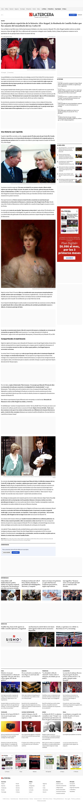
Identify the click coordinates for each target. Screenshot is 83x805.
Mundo (34, 9)
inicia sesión (6, 552)
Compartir (4, 72)
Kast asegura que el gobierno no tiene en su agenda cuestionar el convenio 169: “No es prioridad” (68, 112)
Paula (64, 712)
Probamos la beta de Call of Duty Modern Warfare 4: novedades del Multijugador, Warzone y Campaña (31, 583)
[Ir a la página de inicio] (41, 15)
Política (6, 9)
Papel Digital (58, 9)
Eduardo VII (10, 540)
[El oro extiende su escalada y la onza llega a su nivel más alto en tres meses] (31, 687)
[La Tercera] (7, 769)
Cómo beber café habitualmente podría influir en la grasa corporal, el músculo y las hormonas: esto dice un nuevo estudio (10, 584)
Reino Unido (9, 538)
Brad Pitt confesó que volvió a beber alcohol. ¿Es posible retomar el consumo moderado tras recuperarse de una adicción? (51, 706)
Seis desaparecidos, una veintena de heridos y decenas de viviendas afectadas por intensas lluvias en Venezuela (66, 149)
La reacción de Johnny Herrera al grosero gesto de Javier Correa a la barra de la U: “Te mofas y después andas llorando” (72, 676)
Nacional (11, 9)
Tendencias (45, 671)
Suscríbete (16, 552)
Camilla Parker (33, 538)
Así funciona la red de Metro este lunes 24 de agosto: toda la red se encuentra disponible (41, 628)
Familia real (46, 538)
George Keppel (27, 540)
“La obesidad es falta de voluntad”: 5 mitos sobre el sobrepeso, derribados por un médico (51, 675)
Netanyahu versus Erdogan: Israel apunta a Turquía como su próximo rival (66, 175)
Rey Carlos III (15, 538)
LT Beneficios (51, 9)
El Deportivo (28, 9)
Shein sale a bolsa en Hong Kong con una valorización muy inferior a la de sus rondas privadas (31, 696)
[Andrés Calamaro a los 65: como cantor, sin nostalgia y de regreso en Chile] (31, 726)
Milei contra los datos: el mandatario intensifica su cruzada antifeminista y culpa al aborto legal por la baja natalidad (67, 169)
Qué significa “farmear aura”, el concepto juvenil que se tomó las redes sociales (71, 583)
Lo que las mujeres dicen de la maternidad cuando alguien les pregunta (70, 744)
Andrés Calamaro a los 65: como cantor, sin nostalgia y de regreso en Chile (31, 716)
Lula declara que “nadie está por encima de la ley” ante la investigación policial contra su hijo (66, 163)
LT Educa (64, 9)
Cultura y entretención (28, 712)
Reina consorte (40, 538)
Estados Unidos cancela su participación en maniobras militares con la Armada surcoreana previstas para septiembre (51, 737)
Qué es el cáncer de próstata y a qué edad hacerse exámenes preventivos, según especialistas (51, 583)
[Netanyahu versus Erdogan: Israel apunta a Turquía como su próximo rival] (78, 175)
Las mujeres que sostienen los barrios (72, 734)
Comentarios (10, 72)
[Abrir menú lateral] (2, 15)
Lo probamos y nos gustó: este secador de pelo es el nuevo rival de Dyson (72, 716)
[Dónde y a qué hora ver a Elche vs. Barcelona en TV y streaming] (69, 639)
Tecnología (22, 9)
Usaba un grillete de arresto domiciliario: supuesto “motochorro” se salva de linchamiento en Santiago (70, 105)
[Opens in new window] (34, 769)
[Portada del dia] (69, 233)
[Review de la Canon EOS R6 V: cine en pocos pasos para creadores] (10, 726)
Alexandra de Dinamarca (18, 540)
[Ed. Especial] (48, 769)
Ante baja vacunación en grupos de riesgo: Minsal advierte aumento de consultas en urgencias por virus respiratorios (70, 85)
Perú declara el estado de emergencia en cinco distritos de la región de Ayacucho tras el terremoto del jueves (67, 181)
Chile (2, 671)
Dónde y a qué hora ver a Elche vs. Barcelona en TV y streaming (67, 627)
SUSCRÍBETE (69, 258)
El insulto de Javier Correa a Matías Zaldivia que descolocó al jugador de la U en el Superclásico (72, 705)
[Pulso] (21, 769)
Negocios (17, 9)
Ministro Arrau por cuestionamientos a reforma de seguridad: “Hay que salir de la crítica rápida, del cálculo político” (10, 676)
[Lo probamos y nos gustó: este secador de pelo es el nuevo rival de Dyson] (72, 726)
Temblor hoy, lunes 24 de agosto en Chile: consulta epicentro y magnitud (13, 627)
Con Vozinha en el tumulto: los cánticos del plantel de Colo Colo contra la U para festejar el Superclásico (71, 697)
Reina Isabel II (21, 538)
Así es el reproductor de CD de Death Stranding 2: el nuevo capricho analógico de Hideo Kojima (10, 736)
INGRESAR (80, 14)
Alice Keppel (27, 538)
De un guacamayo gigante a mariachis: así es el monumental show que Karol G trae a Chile (31, 736)
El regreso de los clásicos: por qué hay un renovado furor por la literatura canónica (31, 744)
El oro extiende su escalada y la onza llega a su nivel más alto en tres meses (31, 674)
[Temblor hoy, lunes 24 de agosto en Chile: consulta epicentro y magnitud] (14, 639)
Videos (38, 9)
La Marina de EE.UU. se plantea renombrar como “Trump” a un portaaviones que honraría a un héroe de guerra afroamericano (69, 98)
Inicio (2, 9)
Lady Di (5, 540)
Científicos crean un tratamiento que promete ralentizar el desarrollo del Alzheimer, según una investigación (51, 696)
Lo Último (44, 9)
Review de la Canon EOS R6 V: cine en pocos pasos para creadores (10, 716)
